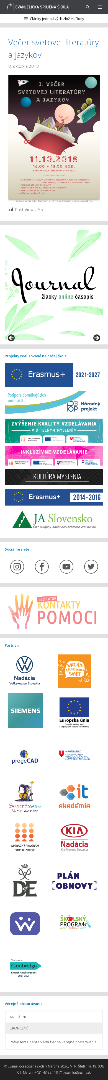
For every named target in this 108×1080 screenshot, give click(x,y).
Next (96, 338)
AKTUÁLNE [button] (18, 1016)
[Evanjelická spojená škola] (36, 7)
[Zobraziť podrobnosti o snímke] (54, 285)
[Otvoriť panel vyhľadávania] (88, 7)
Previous (11, 338)
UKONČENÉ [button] (19, 1028)
